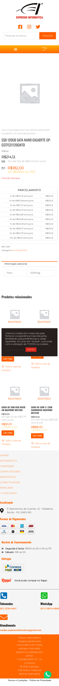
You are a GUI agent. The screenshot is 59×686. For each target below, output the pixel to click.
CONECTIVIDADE (10, 482)
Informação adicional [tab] (15, 264)
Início (4, 130)
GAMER (4, 455)
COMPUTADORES (10, 471)
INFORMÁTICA (8, 460)
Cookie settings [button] (14, 349)
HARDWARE (7, 466)
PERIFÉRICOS (8, 477)
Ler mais (7, 358)
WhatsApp (46, 603)
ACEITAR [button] (31, 349)
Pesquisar (47, 35)
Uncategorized (16, 130)
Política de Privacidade (40, 680)
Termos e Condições (18, 680)
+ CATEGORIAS (8, 493)
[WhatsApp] (44, 595)
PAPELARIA (6, 487)
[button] (15, 49)
